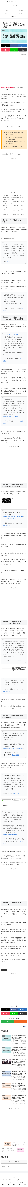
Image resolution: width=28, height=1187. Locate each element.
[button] (22, 49)
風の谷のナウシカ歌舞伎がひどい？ (12, 195)
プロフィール (7, 1182)
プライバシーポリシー (7, 1180)
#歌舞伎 (16, 335)
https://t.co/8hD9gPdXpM (10, 834)
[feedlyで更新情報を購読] (7, 1021)
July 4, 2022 (17, 660)
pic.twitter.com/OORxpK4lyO (10, 416)
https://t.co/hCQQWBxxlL (9, 516)
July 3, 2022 (6, 691)
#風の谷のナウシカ (8, 335)
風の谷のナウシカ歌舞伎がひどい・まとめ (14, 214)
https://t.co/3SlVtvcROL (9, 748)
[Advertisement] (14, 70)
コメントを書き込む (14, 1161)
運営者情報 (20, 1182)
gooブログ (9, 261)
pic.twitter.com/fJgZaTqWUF (12, 518)
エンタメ (4, 969)
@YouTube (20, 516)
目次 (12, 192)
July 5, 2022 (6, 525)
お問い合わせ (20, 1180)
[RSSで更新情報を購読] (20, 1021)
